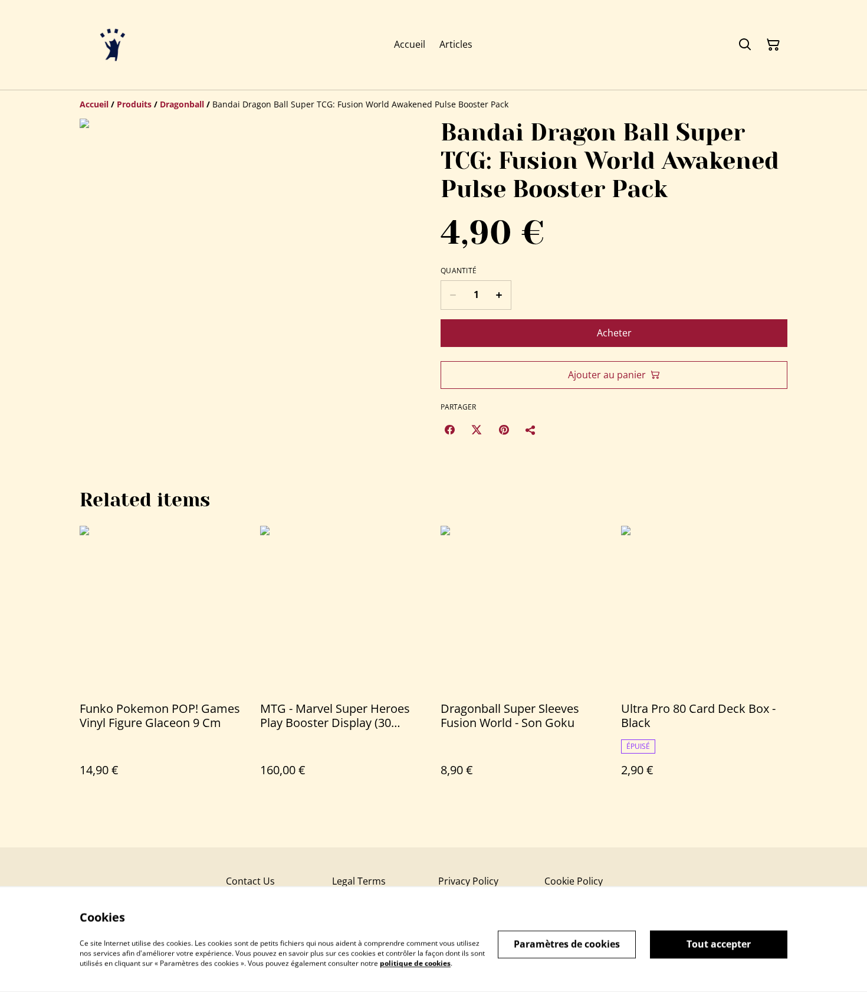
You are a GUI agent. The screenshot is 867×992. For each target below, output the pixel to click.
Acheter (614, 332)
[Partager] (531, 429)
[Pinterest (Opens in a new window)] (504, 429)
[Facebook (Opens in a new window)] (449, 429)
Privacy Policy (468, 881)
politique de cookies (415, 963)
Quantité (459, 271)
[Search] (745, 45)
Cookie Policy (573, 881)
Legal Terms (359, 881)
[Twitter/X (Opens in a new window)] (476, 429)
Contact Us (250, 881)
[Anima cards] (113, 45)
